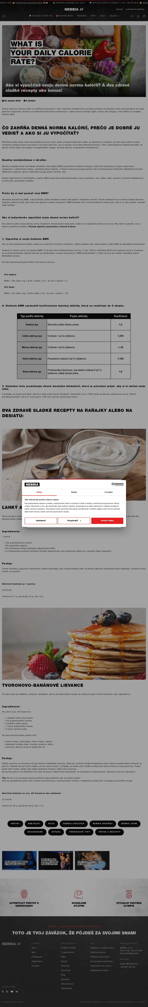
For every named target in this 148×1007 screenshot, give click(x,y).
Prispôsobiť (72, 521)
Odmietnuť (41, 521)
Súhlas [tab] (39, 492)
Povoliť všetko (107, 521)
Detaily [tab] (74, 492)
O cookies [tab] (109, 492)
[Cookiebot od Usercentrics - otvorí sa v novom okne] (113, 484)
